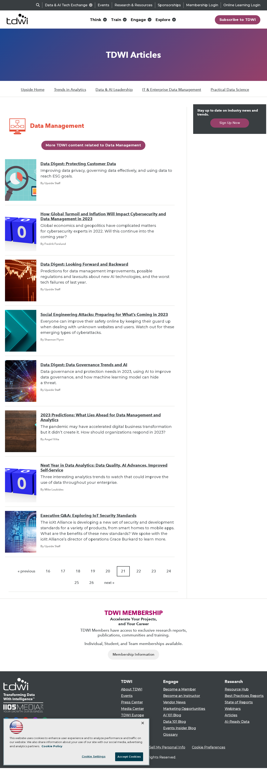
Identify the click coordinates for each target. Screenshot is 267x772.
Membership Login (202, 5)
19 (93, 571)
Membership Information (133, 654)
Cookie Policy (52, 746)
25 (76, 582)
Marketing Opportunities (184, 709)
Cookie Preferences (208, 747)
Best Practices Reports (244, 696)
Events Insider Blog (179, 728)
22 (138, 571)
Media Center (132, 709)
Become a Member (179, 689)
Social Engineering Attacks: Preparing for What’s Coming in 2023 (104, 314)
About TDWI (131, 689)
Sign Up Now (229, 123)
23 (153, 571)
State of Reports (239, 702)
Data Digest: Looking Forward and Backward (84, 264)
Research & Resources (133, 5)
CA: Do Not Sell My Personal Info (157, 747)
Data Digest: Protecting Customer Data (78, 163)
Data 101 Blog (174, 722)
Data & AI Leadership (114, 89)
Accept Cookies (129, 756)
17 (63, 571)
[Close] (142, 723)
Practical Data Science (230, 89)
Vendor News (174, 702)
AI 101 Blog (172, 715)
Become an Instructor (181, 696)
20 (108, 571)
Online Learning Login (241, 5)
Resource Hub (237, 689)
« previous (26, 571)
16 (48, 571)
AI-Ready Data (237, 722)
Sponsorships (169, 5)
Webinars (233, 709)
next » (109, 582)
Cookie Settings (94, 756)
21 (123, 571)
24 (168, 571)
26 (91, 582)
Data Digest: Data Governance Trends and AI (83, 364)
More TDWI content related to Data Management (93, 145)
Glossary (170, 735)
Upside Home (32, 89)
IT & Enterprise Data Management (171, 89)
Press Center (132, 702)
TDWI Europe (132, 715)
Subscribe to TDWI (237, 20)
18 (78, 571)
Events (103, 5)
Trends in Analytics (70, 89)
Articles (231, 715)
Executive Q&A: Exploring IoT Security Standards (88, 515)
